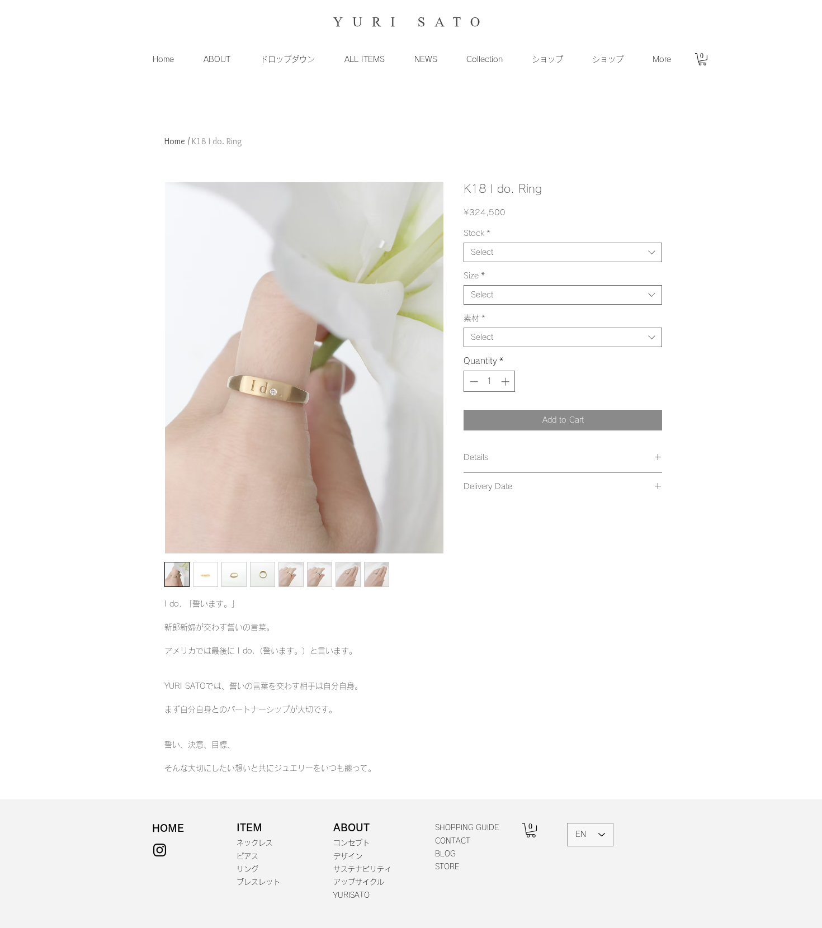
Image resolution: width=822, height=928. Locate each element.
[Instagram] (159, 850)
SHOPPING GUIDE (467, 827)
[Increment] (506, 381)
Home (174, 141)
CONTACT (452, 841)
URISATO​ (354, 895)
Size (474, 276)
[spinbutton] (489, 381)
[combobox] (563, 252)
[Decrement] (472, 381)
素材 (474, 318)
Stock (477, 233)
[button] (216, 59)
